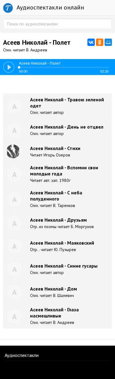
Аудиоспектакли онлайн (49, 7)
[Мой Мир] (108, 42)
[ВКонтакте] (91, 42)
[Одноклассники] (99, 42)
